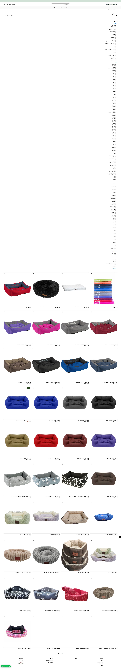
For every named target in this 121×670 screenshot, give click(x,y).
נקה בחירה (115, 41)
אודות (102, 658)
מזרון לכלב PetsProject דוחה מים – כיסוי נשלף (110, 75)
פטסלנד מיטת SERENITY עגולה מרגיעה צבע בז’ (23, 341)
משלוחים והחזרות (100, 660)
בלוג (102, 663)
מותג (116, 35)
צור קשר (55, 7)
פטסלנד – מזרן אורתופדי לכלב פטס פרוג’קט (82, 75)
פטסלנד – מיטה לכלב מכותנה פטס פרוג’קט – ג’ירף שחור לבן (79, 265)
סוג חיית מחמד (114, 32)
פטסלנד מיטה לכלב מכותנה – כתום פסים (24, 417)
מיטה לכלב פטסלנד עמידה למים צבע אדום (24, 75)
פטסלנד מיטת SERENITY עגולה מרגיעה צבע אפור (52, 341)
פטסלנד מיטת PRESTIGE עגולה (83, 341)
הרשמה (10, 4)
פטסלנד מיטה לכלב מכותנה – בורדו (83, 227)
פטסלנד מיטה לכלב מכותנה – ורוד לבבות (82, 417)
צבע (116, 29)
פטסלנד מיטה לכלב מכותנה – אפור (83, 189)
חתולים (61, 7)
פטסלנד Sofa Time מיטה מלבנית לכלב (111, 303)
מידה (116, 26)
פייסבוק (51, 661)
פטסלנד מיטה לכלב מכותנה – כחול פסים (53, 417)
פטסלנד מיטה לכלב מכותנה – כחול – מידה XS (23, 189)
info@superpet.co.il (49, 658)
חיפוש (52, 4)
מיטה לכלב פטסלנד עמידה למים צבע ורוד (53, 113)
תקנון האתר (101, 661)
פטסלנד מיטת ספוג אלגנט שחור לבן (25, 379)
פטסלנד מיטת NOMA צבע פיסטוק (25, 303)
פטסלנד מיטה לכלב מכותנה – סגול (111, 227)
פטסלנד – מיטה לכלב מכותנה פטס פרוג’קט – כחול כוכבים (108, 417)
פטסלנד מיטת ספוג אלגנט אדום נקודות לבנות (81, 379)
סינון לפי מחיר (114, 39)
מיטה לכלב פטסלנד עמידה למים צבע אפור (82, 113)
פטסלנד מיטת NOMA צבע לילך (55, 303)
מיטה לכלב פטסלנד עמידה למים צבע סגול (24, 113)
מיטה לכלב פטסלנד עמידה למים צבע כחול (82, 151)
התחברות (13, 4)
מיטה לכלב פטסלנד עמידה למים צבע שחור (53, 151)
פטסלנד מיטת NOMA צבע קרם (112, 341)
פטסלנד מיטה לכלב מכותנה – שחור (111, 189)
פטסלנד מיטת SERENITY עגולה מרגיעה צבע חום (109, 379)
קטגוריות (115, 23)
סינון (11, 15)
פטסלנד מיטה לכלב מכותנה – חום (112, 265)
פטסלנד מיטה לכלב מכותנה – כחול (54, 189)
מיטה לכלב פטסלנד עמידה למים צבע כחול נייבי (110, 151)
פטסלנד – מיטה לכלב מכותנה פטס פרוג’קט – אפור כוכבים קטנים (20, 265)
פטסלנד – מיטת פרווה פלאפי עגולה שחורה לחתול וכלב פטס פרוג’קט (49, 75)
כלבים (66, 7)
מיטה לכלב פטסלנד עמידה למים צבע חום (24, 151)
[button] (91, 43)
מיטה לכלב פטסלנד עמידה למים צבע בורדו (110, 113)
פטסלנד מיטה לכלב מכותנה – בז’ (26, 227)
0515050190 (50, 660)
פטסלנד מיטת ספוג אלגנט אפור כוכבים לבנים (52, 379)
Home (113, 9)
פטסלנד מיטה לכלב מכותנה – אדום (54, 227)
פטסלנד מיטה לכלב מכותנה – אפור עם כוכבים (52, 265)
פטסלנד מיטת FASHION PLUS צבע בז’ (82, 303)
